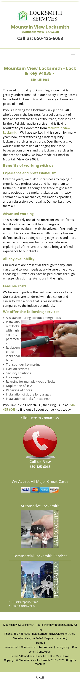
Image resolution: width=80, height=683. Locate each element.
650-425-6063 (48, 38)
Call (41, 677)
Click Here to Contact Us (40, 417)
